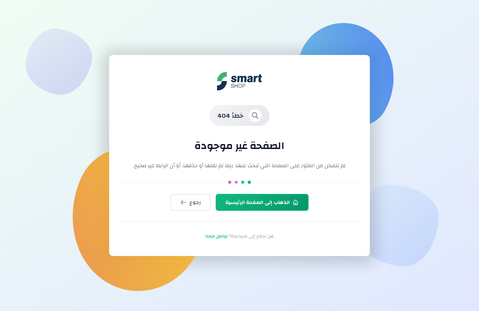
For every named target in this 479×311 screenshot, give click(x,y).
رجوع (195, 202)
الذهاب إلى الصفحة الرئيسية (257, 202)
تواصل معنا (216, 236)
